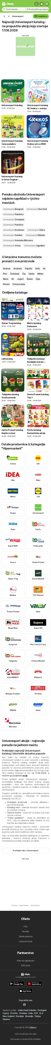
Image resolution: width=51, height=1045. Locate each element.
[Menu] (47, 4)
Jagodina (34, 245)
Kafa (37, 268)
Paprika (28, 268)
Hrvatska (23, 1013)
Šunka (30, 279)
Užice (36, 230)
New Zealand (8, 1016)
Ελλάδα (14, 1013)
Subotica (13, 214)
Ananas (6, 268)
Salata (31, 273)
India (30, 1013)
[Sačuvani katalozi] (36, 4)
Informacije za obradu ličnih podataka (25, 1039)
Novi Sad (36, 209)
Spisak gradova (25, 936)
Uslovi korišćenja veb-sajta (25, 1034)
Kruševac (13, 230)
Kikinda (35, 235)
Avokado (17, 268)
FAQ (25, 926)
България (42, 1010)
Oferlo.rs (32, 1027)
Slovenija (29, 1016)
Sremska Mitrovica (18, 240)
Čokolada (14, 273)
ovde (24, 775)
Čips (38, 279)
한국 (41, 1013)
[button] (41, 4)
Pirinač (6, 284)
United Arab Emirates (27, 1010)
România (20, 1016)
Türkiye (37, 1016)
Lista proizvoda (25, 941)
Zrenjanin (13, 219)
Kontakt (25, 931)
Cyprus (6, 1013)
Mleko (40, 273)
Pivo (5, 273)
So (44, 268)
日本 (36, 1013)
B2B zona (25, 965)
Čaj (23, 273)
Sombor (12, 235)
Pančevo (13, 224)
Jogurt (20, 279)
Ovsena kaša (19, 284)
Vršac (12, 245)
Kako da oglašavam (25, 960)
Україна (6, 1019)
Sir (13, 279)
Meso (5, 279)
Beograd (13, 209)
